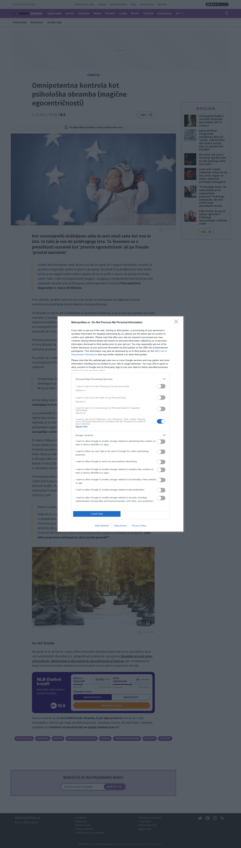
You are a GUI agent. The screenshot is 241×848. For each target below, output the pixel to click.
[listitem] (120, 379)
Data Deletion (102, 525)
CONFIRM (97, 514)
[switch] (161, 386)
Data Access (120, 525)
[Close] (177, 322)
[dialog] (120, 424)
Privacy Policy (139, 525)
